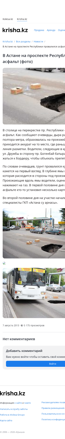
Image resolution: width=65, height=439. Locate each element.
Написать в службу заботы (14, 409)
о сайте (18, 402)
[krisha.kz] (12, 393)
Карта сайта (6, 420)
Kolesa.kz (8, 19)
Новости (38, 41)
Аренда (51, 30)
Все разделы (23, 41)
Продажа (39, 30)
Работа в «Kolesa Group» (12, 414)
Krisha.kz (8, 41)
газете (27, 402)
